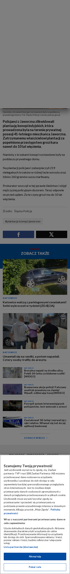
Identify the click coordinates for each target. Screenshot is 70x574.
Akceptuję (35, 556)
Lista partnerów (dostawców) (21, 546)
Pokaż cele (35, 566)
